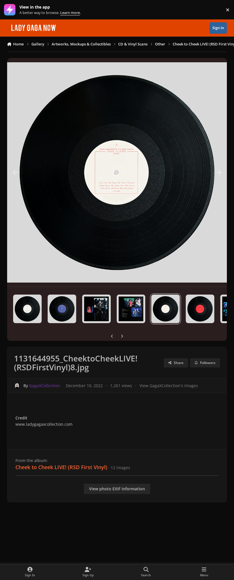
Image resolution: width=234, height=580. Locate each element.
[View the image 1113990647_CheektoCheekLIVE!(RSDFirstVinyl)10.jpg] (96, 309)
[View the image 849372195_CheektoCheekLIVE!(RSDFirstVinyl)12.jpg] (27, 309)
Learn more (11, 10)
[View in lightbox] (117, 172)
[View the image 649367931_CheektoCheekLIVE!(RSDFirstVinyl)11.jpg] (62, 309)
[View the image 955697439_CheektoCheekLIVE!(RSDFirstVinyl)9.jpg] (131, 309)
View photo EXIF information (117, 488)
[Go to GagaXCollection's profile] (17, 386)
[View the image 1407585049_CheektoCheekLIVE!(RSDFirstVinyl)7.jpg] (200, 309)
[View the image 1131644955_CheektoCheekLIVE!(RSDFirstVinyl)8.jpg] (165, 309)
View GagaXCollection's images (169, 385)
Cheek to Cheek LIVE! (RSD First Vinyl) (61, 467)
